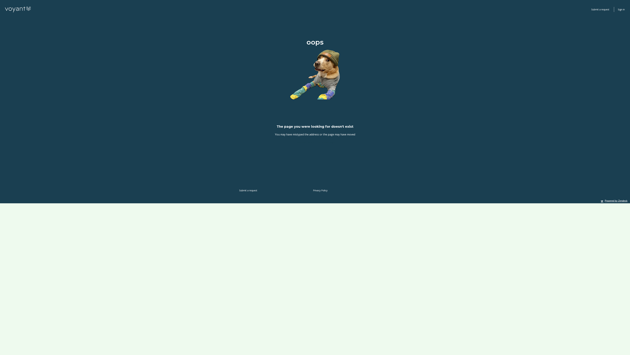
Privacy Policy (320, 190)
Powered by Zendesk (616, 200)
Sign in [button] (621, 9)
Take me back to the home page (315, 142)
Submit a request (600, 9)
